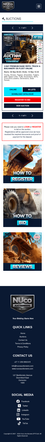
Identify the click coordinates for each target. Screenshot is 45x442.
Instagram (25, 414)
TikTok (25, 423)
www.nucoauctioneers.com (22, 368)
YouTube (25, 419)
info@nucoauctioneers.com (22, 366)
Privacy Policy (22, 346)
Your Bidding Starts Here (23, 318)
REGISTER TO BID (22, 100)
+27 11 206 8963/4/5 (22, 362)
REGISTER (36, 126)
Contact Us (22, 340)
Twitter (25, 405)
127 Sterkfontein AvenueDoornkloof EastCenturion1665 (22, 379)
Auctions (23, 336)
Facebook (25, 401)
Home (22, 333)
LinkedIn (25, 410)
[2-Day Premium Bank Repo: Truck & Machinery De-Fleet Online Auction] (22, 48)
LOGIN (27, 126)
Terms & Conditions (23, 343)
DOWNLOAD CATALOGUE (23, 94)
